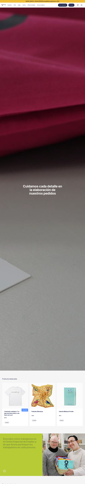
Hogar (19, 5)
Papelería (9, 5)
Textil (15, 5)
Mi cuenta (71, 5)
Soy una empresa (41, 5)
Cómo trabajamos (62, 5)
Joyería (24, 5)
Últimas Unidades (31, 5)
